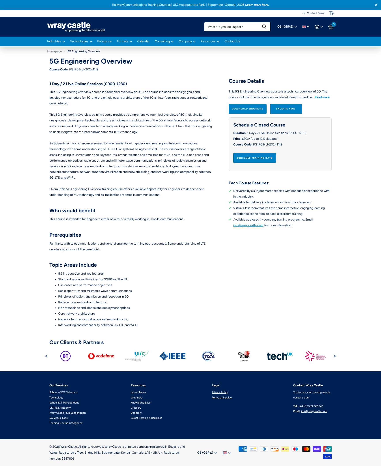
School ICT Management (64, 402)
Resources (208, 41)
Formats (122, 41)
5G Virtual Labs (58, 417)
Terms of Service (222, 397)
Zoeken (264, 26)
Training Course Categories (65, 422)
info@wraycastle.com (248, 225)
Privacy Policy (220, 392)
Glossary (136, 407)
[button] (46, 356)
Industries (54, 41)
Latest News (138, 392)
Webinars (136, 397)
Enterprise (104, 41)
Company (185, 41)
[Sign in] (319, 27)
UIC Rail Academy (60, 407)
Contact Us (232, 41)
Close (376, 5)
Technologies (79, 41)
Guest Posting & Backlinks (146, 417)
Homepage (54, 51)
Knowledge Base (141, 402)
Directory (136, 412)
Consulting (162, 41)
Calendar (143, 41)
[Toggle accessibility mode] (331, 13)
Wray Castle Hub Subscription (67, 412)
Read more (322, 97)
